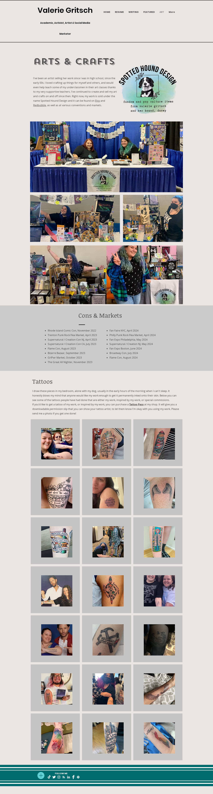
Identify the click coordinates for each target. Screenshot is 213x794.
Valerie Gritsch (65, 10)
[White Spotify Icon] (78, 777)
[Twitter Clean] (54, 777)
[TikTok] (49, 777)
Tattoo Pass (136, 404)
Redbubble (39, 105)
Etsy (97, 100)
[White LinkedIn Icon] (68, 777)
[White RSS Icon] (64, 777)
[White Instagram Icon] (59, 777)
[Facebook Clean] (73, 777)
